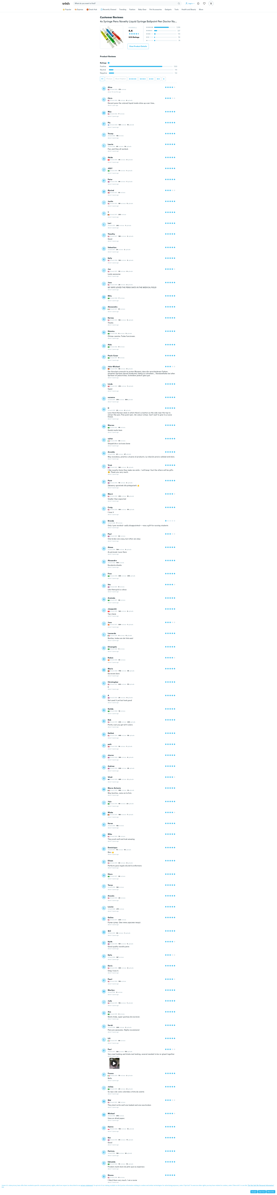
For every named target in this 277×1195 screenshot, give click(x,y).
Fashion (132, 9)
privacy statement (87, 1185)
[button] (190, 3)
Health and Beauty (189, 9)
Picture (109, 79)
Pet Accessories (155, 9)
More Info (270, 1192)
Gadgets (168, 9)
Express (80, 9)
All (102, 79)
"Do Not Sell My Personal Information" (261, 1185)
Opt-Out (262, 1192)
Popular (68, 9)
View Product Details (138, 46)
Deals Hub (93, 9)
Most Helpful (120, 79)
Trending (122, 9)
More (201, 9)
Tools (177, 9)
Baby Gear (142, 9)
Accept (254, 1192)
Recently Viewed (109, 9)
